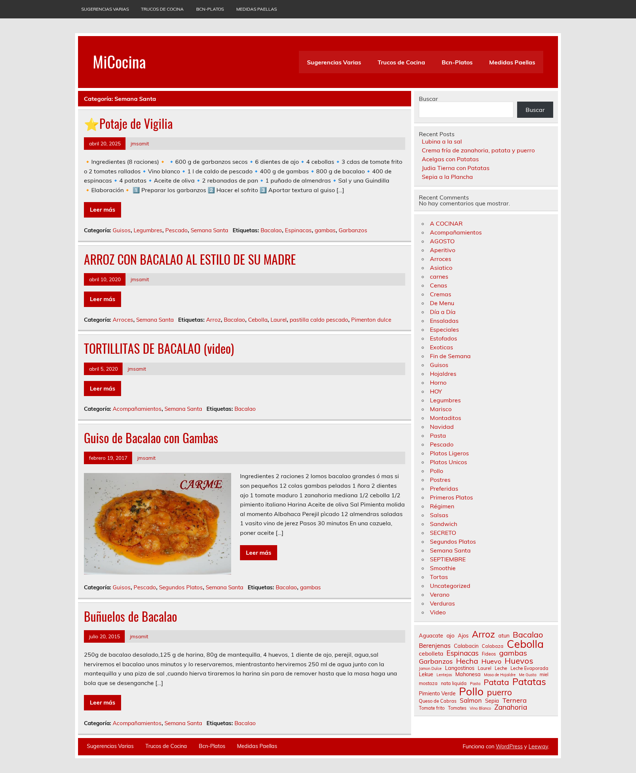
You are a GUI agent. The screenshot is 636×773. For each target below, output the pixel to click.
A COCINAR (446, 223)
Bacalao (271, 230)
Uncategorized (450, 585)
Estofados (443, 338)
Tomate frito (432, 708)
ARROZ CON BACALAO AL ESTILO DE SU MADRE (190, 259)
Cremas (440, 294)
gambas (325, 230)
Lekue (426, 674)
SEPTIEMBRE (448, 559)
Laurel (279, 319)
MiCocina (119, 61)
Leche (501, 668)
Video (438, 612)
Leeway (538, 746)
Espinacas (298, 230)
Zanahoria (510, 707)
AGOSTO (442, 241)
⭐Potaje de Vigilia (128, 123)
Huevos (519, 661)
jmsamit (140, 143)
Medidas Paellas (256, 9)
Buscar (428, 98)
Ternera (514, 700)
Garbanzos (353, 230)
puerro (499, 692)
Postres (440, 479)
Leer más (102, 209)
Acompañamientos (137, 408)
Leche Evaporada (529, 668)
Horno (438, 382)
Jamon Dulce (430, 669)
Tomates (457, 708)
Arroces (123, 319)
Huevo (491, 661)
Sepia (492, 700)
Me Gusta (527, 675)
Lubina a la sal (442, 141)
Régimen (442, 506)
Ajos (463, 635)
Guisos (122, 230)
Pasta (438, 435)
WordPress (509, 746)
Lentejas (444, 675)
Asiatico (441, 267)
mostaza (428, 683)
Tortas (439, 576)
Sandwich (443, 523)
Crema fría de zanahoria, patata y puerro (478, 150)
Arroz (213, 319)
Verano (439, 594)
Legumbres (148, 230)
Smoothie (443, 568)
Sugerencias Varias (105, 9)
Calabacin (466, 646)
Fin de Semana (450, 356)
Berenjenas (435, 646)
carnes (439, 276)
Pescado (176, 230)
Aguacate (431, 635)
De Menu (442, 303)
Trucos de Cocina (162, 9)
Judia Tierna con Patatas (456, 168)
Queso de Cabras (437, 701)
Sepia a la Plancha (447, 176)
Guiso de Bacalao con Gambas (151, 437)
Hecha (467, 661)
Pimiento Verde (437, 693)
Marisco (441, 409)
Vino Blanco (480, 708)
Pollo (436, 470)
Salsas (439, 515)
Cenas (438, 285)
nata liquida (454, 683)
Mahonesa (468, 674)
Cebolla (258, 319)
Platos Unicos (448, 462)
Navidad (442, 426)
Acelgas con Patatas (450, 159)
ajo (450, 636)
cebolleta (431, 654)
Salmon (471, 701)
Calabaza (493, 646)
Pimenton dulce (371, 319)
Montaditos (445, 417)
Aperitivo (442, 250)
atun (503, 635)
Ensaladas (444, 320)
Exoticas (441, 347)
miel (544, 674)
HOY (436, 391)
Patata (496, 682)
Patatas (529, 681)
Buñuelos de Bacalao (130, 616)
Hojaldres (443, 373)
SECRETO (443, 532)
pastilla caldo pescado (319, 319)
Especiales (444, 329)
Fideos (489, 654)
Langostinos (459, 668)
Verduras (442, 603)
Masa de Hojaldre (500, 675)
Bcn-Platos (210, 9)
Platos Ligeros (449, 453)
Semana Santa (209, 230)
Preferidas (444, 488)
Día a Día (443, 311)
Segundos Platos (181, 587)
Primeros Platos (451, 497)
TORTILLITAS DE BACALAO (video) (159, 348)
